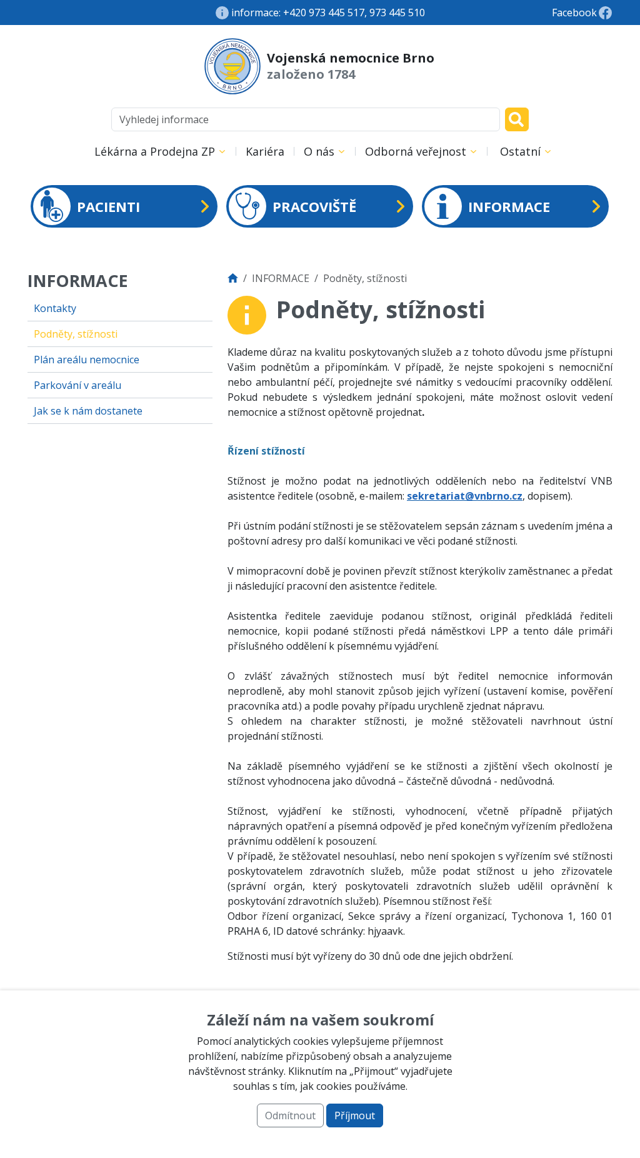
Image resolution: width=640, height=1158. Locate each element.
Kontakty (55, 308)
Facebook (574, 12)
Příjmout (354, 1115)
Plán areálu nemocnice (86, 359)
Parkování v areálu (77, 385)
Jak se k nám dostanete (88, 411)
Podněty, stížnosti (76, 334)
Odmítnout (290, 1115)
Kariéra (265, 151)
